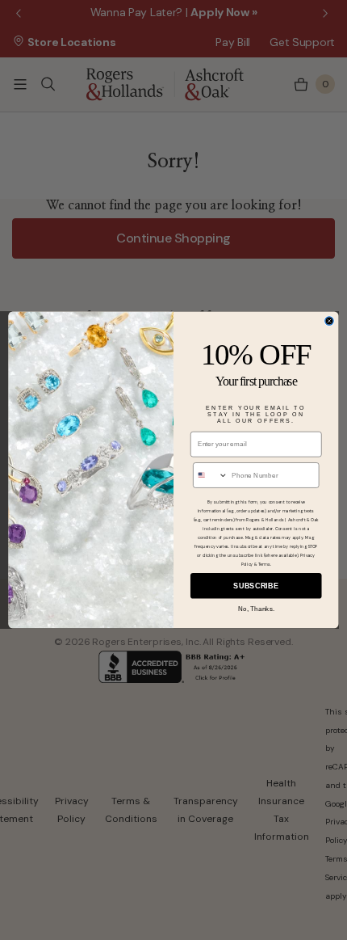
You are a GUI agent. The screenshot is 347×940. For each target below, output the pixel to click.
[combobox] (211, 475)
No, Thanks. (256, 609)
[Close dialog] (329, 321)
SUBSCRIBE (255, 586)
